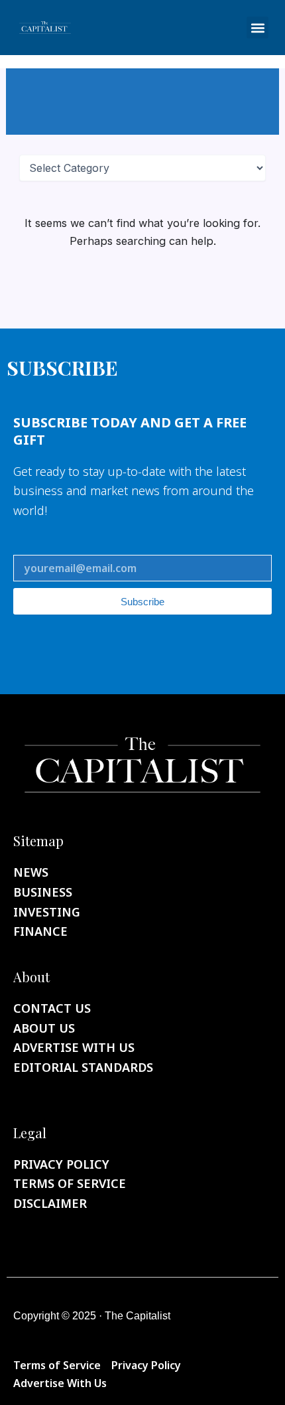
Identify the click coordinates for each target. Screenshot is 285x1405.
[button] (257, 27)
